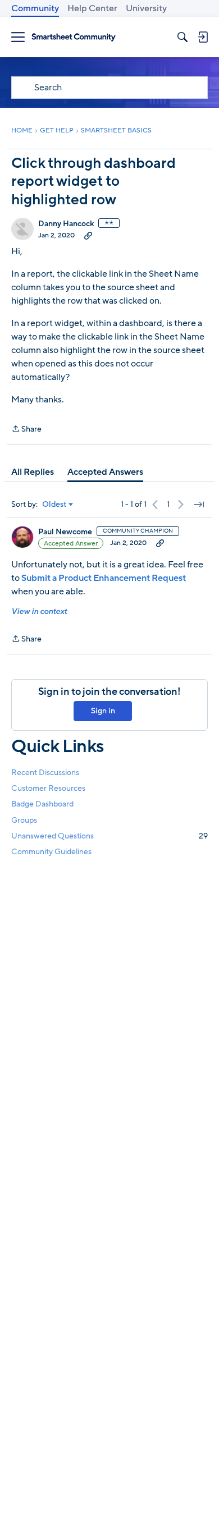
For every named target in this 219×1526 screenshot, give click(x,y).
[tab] (32, 472)
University (146, 8)
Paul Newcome (65, 532)
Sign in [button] (103, 710)
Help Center (92, 8)
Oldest (54, 504)
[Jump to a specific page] (199, 505)
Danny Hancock (66, 224)
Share (26, 430)
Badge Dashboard (42, 804)
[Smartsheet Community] (73, 37)
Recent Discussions (45, 772)
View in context (39, 611)
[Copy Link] (88, 235)
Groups (24, 820)
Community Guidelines (51, 851)
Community (35, 8)
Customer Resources (48, 788)
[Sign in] (203, 37)
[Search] (182, 37)
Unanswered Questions (109, 836)
